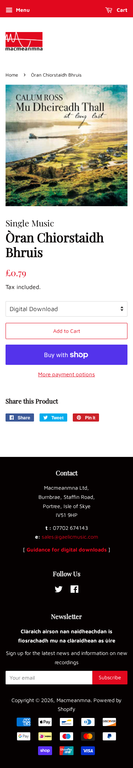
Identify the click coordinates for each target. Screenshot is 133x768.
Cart (121, 10)
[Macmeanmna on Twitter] (59, 590)
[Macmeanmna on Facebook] (74, 590)
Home (12, 75)
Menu (22, 10)
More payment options (66, 374)
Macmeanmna (74, 700)
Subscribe (110, 677)
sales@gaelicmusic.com (70, 536)
